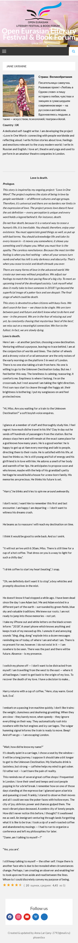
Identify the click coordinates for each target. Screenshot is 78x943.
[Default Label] (27, 917)
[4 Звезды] (16, 885)
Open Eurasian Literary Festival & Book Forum (39, 33)
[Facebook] (9, 917)
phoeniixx (39, 937)
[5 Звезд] (20, 885)
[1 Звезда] (4, 885)
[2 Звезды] (8, 885)
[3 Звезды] (12, 885)
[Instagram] (18, 917)
